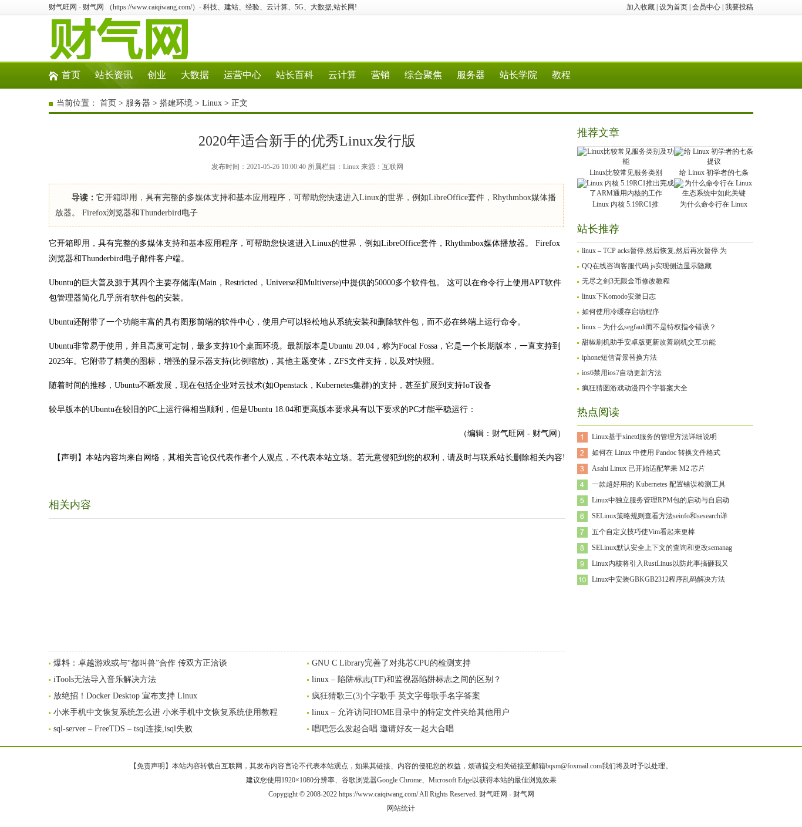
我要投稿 (739, 7)
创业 (156, 75)
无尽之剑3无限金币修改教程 (626, 281)
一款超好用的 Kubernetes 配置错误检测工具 (659, 484)
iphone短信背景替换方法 (619, 357)
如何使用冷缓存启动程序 (620, 312)
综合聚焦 (423, 75)
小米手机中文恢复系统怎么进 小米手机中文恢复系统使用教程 (165, 712)
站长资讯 (114, 75)
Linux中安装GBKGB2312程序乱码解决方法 (658, 579)
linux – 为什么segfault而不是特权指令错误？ (649, 327)
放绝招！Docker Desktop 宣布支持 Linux (125, 695)
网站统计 (401, 808)
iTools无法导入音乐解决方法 (104, 679)
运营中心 (242, 75)
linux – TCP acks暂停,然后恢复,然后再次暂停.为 (654, 251)
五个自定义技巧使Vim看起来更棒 (643, 532)
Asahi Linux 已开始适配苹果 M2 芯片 (648, 468)
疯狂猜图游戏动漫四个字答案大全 (635, 388)
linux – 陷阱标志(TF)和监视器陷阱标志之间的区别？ (406, 679)
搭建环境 (176, 103)
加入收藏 (640, 7)
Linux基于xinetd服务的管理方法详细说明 (654, 437)
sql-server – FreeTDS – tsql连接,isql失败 (123, 728)
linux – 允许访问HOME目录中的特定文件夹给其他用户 (411, 712)
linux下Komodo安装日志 (619, 296)
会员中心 (706, 7)
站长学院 (518, 75)
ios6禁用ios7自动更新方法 (622, 373)
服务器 (471, 75)
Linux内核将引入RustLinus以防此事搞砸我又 (660, 563)
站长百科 (295, 75)
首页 (71, 75)
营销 (380, 75)
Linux (212, 103)
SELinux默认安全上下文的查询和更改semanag (662, 548)
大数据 (195, 75)
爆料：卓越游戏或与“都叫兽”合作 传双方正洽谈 (140, 663)
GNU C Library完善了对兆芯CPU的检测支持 (391, 663)
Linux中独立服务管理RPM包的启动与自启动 (660, 500)
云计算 (342, 75)
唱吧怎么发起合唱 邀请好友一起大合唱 (383, 728)
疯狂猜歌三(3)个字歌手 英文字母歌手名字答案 (396, 695)
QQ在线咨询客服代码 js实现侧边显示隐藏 (647, 266)
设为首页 (673, 7)
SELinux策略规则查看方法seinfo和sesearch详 (659, 516)
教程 (561, 75)
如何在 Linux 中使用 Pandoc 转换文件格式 (656, 452)
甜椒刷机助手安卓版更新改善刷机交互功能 (649, 342)
